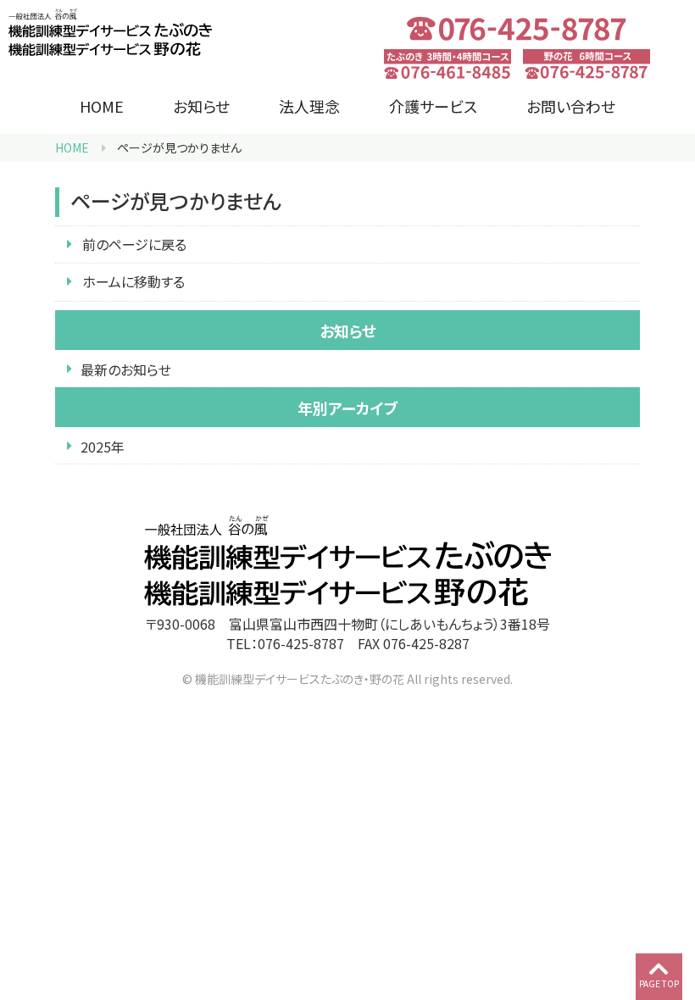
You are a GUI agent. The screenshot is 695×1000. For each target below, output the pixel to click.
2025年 (103, 446)
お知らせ (201, 106)
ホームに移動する (133, 281)
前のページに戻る (134, 244)
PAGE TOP (659, 983)
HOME (102, 106)
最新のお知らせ (126, 369)
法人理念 (309, 106)
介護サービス (433, 106)
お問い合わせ (570, 106)
